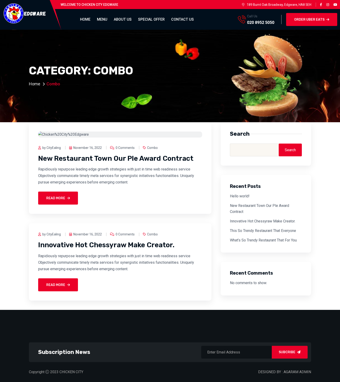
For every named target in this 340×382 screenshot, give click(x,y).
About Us (123, 19)
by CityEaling (51, 148)
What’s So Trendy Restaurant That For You (263, 240)
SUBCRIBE (287, 352)
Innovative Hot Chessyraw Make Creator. (106, 245)
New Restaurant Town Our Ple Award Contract (115, 158)
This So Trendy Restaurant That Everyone (263, 230)
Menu (102, 19)
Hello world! (240, 196)
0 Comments (125, 148)
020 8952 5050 (260, 22)
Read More (55, 198)
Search (240, 134)
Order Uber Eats (309, 20)
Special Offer (151, 19)
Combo (152, 148)
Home (85, 19)
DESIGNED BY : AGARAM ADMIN (284, 372)
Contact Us (182, 19)
